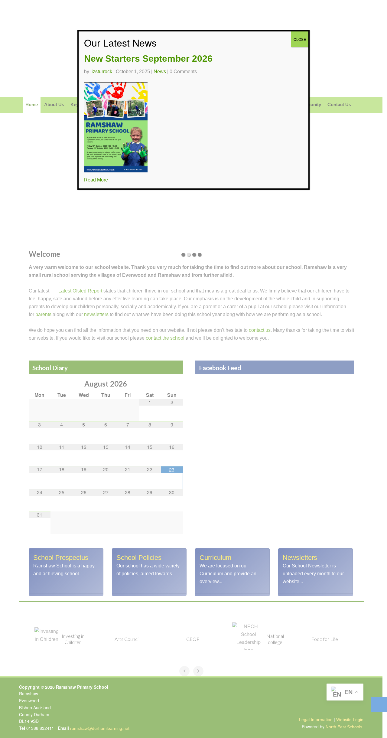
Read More (96, 179)
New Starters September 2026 (148, 59)
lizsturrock (101, 71)
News (160, 71)
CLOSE (300, 39)
